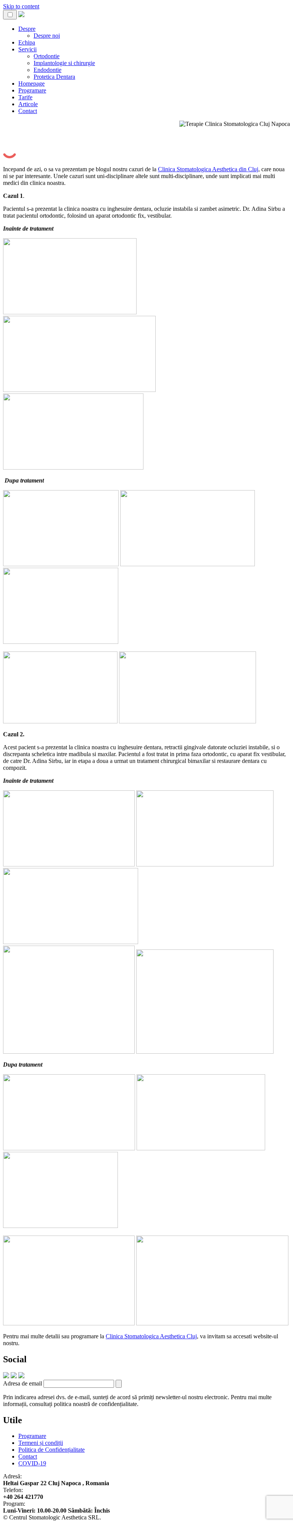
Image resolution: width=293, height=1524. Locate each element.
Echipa (26, 42)
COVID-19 (32, 1463)
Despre (26, 28)
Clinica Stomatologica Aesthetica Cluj (151, 1336)
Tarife (25, 97)
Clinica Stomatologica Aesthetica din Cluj (208, 169)
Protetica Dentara (54, 76)
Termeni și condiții (40, 1443)
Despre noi (47, 35)
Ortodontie (47, 56)
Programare (32, 90)
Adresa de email (22, 1383)
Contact (27, 111)
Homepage (31, 83)
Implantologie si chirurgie (64, 63)
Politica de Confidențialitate (51, 1449)
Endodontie (47, 70)
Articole (28, 104)
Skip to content (21, 6)
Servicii (27, 49)
